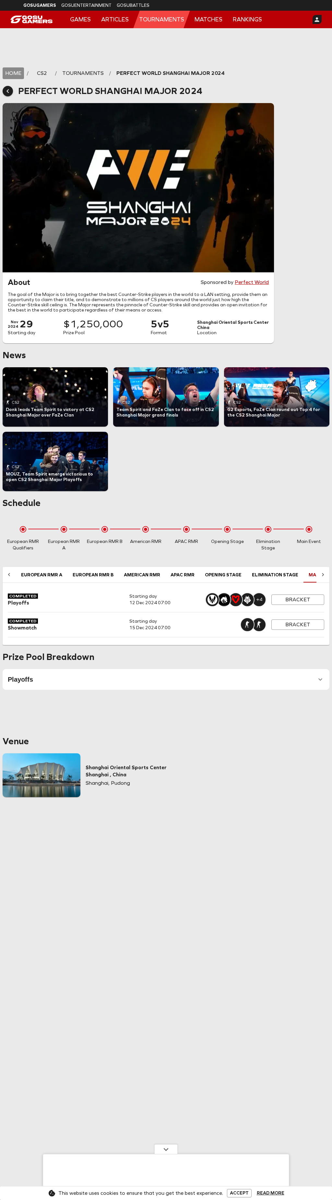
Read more (270, 1193)
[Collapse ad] (166, 1149)
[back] (8, 91)
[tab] (41, 574)
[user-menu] (317, 19)
